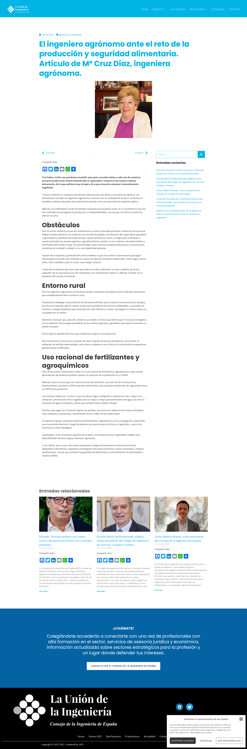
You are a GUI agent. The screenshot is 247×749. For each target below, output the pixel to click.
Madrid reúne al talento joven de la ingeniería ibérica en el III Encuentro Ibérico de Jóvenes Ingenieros (178, 214)
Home (145, 9)
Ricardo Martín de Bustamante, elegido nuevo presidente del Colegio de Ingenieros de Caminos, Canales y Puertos (180, 182)
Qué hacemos (177, 9)
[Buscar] (201, 154)
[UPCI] (18, 9)
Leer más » (43, 591)
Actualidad (218, 9)
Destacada (76, 34)
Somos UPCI (95, 736)
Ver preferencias (229, 740)
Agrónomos (64, 34)
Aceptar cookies (182, 740)
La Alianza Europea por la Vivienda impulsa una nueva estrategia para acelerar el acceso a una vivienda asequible (179, 202)
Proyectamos (197, 9)
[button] (241, 719)
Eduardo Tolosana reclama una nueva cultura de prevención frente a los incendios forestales (65, 541)
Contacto (234, 9)
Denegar (206, 740)
